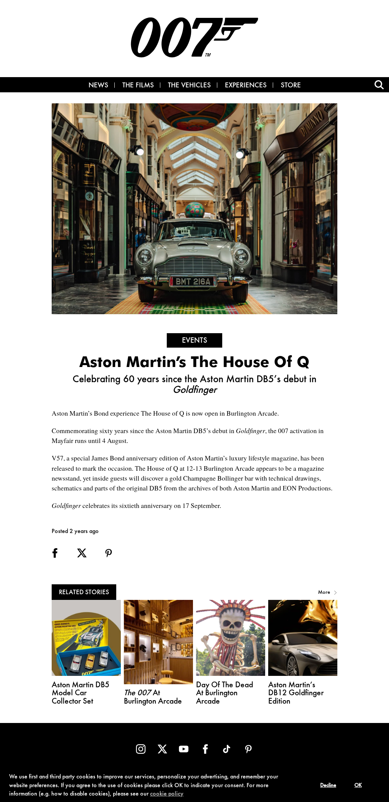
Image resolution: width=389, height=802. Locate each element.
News (98, 86)
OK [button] (358, 785)
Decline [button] (328, 785)
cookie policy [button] (166, 794)
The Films (138, 86)
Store (291, 86)
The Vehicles (189, 86)
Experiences (246, 86)
